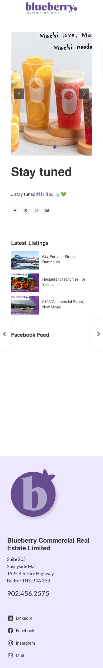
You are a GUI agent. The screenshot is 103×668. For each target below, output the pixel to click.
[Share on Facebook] (15, 211)
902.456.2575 (28, 593)
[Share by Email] (47, 211)
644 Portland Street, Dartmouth (59, 259)
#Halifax (44, 194)
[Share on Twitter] (26, 211)
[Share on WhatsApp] (36, 211)
